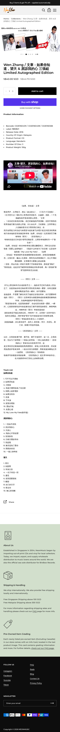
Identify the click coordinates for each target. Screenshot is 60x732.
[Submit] (52, 703)
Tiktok (6, 685)
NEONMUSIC (24, 729)
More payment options (30, 108)
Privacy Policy (36, 683)
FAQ (35, 611)
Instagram (7, 671)
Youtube (7, 680)
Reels (32, 669)
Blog (32, 674)
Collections (16, 19)
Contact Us (34, 678)
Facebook (7, 676)
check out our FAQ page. (42, 648)
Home (6, 19)
